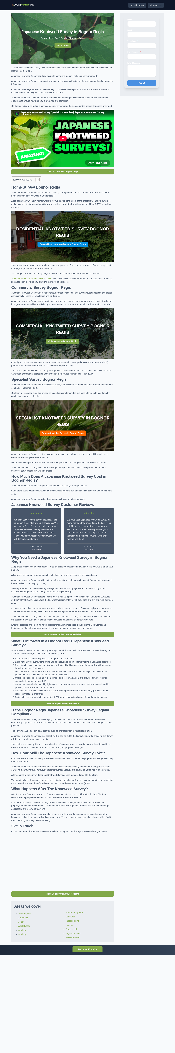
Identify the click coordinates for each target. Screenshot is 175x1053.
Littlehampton (24, 913)
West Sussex (24, 926)
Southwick (70, 917)
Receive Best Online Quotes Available (62, 634)
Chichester (23, 917)
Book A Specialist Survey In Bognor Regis (63, 433)
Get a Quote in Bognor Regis (62, 341)
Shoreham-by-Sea (74, 912)
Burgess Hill (71, 929)
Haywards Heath (73, 933)
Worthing (22, 930)
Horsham (70, 925)
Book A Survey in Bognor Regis (62, 172)
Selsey (21, 922)
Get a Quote (63, 45)
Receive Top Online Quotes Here (62, 703)
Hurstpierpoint (72, 921)
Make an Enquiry (87, 949)
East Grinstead (72, 937)
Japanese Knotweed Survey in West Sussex (31, 279)
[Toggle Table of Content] (36, 180)
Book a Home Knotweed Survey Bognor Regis (63, 244)
